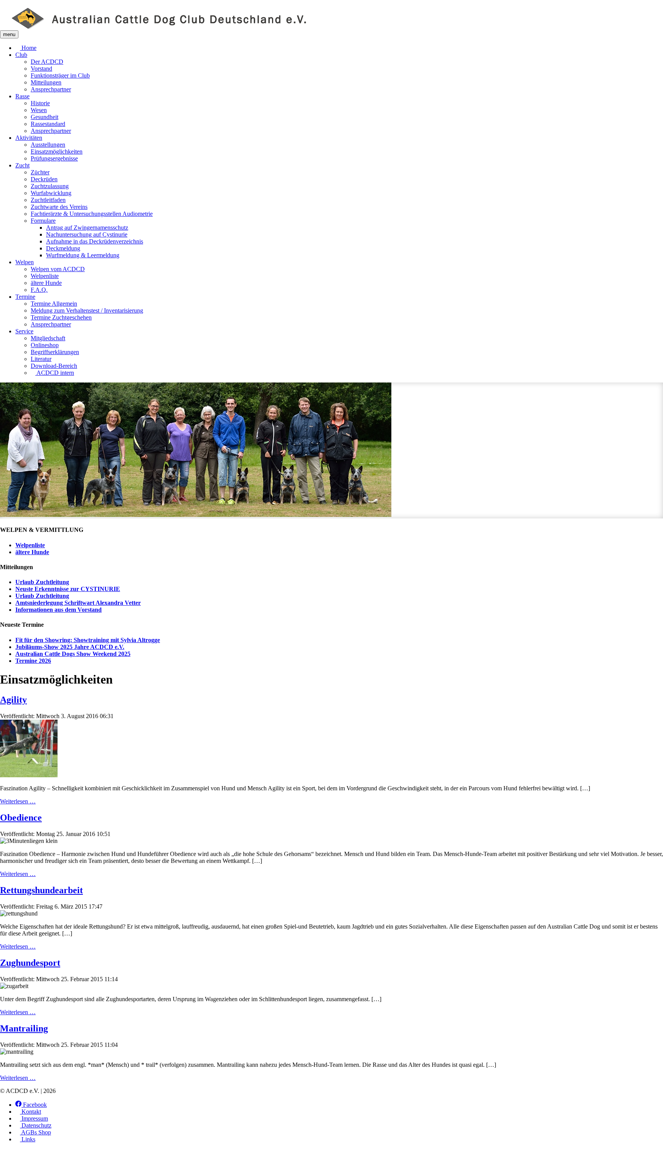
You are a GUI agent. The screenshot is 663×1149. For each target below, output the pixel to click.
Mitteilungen (46, 82)
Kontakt (30, 1111)
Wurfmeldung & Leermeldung (82, 255)
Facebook (34, 1104)
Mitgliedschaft (48, 338)
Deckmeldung (63, 248)
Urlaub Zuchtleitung (42, 582)
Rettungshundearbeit (41, 890)
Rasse (22, 96)
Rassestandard (48, 124)
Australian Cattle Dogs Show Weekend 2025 (72, 654)
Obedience (21, 818)
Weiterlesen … (18, 801)
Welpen (24, 262)
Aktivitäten (28, 137)
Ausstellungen (48, 144)
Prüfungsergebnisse (54, 158)
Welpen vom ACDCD (58, 269)
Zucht (22, 165)
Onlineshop (45, 345)
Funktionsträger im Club (60, 75)
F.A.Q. (39, 289)
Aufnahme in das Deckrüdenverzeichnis (94, 241)
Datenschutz (35, 1125)
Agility (13, 700)
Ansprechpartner (51, 89)
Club (21, 54)
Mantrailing (24, 1028)
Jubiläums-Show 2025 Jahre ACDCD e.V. (69, 647)
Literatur (41, 359)
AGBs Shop (35, 1132)
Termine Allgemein (54, 303)
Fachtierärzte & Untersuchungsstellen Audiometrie (92, 213)
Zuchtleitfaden (48, 200)
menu (9, 34)
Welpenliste (45, 276)
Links (27, 1139)
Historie (40, 103)
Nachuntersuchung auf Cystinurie (86, 234)
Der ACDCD (47, 61)
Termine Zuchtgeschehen (61, 317)
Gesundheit (44, 117)
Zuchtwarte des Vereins (59, 207)
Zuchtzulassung (50, 186)
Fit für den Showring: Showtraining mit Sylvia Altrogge (87, 640)
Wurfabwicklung (51, 193)
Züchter (40, 172)
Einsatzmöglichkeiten (56, 151)
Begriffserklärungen (55, 352)
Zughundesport (30, 963)
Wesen (39, 110)
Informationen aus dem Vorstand (58, 609)
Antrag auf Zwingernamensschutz (87, 227)
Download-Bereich (54, 366)
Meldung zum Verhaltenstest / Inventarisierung (87, 310)
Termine (25, 296)
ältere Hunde (46, 283)
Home (28, 48)
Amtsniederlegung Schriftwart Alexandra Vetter (78, 602)
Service (24, 331)
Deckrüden (44, 179)
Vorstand (41, 68)
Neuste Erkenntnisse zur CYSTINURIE (67, 589)
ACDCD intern (54, 372)
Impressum (34, 1118)
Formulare (43, 220)
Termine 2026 (33, 660)
